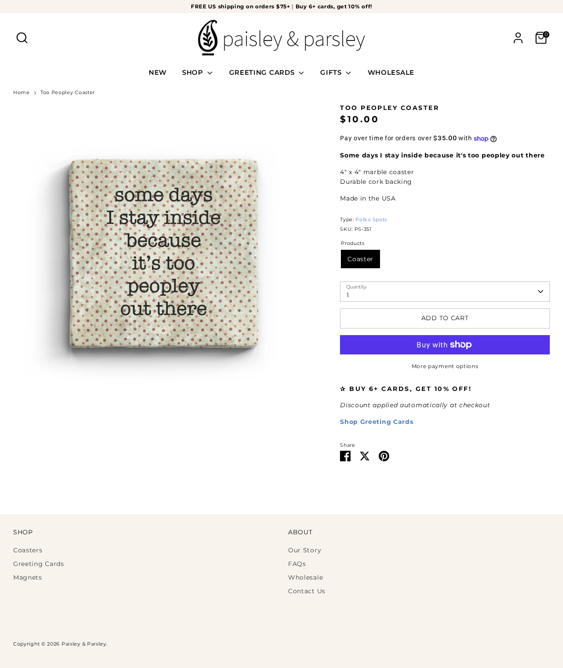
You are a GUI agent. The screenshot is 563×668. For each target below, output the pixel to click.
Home (21, 92)
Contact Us (306, 591)
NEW (158, 72)
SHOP (193, 72)
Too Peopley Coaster (67, 92)
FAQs (297, 564)
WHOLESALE (391, 72)
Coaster (360, 259)
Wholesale (305, 577)
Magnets (27, 577)
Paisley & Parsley (84, 644)
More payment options (445, 366)
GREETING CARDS (263, 72)
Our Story (304, 550)
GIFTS (332, 72)
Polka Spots (371, 220)
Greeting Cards (38, 564)
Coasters (28, 550)
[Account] (518, 38)
